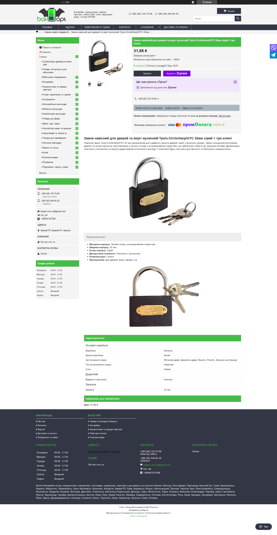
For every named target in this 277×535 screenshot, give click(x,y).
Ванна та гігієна (50, 148)
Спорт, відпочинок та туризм (57, 94)
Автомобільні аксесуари (55, 104)
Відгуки (70, 27)
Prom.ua (154, 507)
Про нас (41, 421)
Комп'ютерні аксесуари (54, 114)
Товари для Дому (51, 118)
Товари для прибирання (54, 138)
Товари (43, 56)
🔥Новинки (45, 52)
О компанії (147, 27)
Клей (45, 152)
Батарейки (48, 82)
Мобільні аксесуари (52, 109)
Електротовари (50, 157)
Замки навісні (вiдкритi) (57, 32)
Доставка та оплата (176, 27)
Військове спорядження (54, 77)
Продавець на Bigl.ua (138, 510)
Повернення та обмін (97, 27)
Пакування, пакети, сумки (55, 167)
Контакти (124, 27)
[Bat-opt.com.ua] (51, 22)
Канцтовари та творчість (55, 133)
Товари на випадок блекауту (103, 421)
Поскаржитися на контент (133, 513)
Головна (47, 27)
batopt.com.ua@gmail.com (53, 211)
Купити (147, 73)
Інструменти (49, 99)
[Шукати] (238, 18)
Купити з (171, 73)
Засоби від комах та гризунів (57, 128)
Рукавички (48, 162)
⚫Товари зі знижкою (50, 47)
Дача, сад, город (51, 123)
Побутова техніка (98, 433)
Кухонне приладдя (52, 143)
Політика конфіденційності (158, 513)
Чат (266, 526)
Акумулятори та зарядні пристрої (106, 429)
